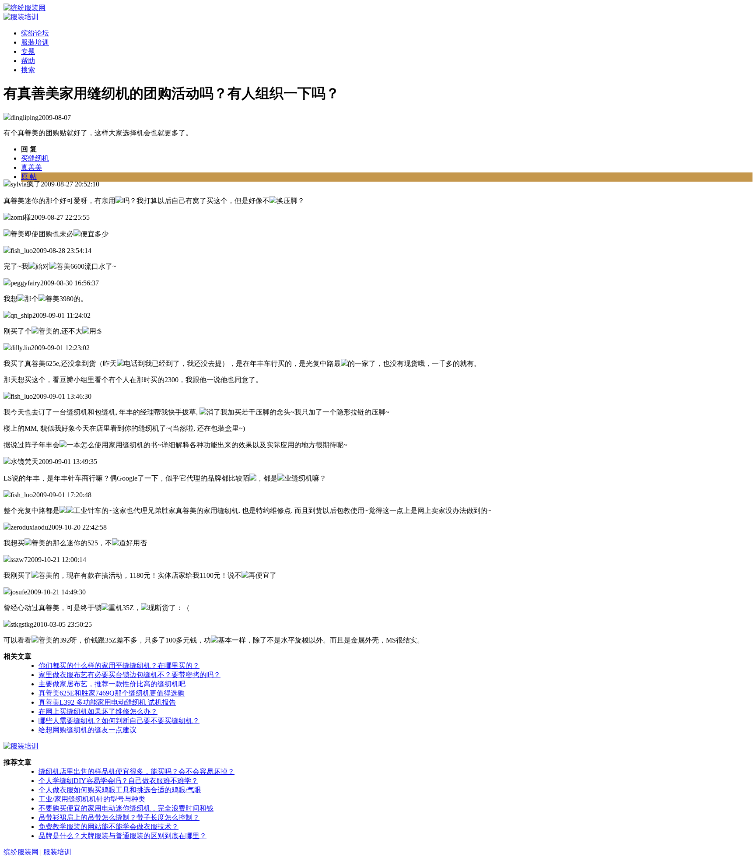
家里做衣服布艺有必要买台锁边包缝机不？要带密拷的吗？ (129, 674)
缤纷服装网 (21, 852)
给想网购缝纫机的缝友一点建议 (87, 730)
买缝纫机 (35, 158)
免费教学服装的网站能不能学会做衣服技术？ (108, 826)
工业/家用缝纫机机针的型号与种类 (91, 799)
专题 (28, 51)
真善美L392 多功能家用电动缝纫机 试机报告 (107, 702)
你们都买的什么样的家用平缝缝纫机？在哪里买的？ (119, 665)
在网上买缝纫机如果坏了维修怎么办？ (98, 711)
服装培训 (35, 42)
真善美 (31, 167)
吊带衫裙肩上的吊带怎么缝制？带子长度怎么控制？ (119, 817)
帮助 (28, 60)
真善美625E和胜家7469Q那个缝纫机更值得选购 (111, 693)
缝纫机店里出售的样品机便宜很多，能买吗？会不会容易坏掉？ (136, 771)
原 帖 (29, 176)
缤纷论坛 (35, 33)
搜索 (28, 70)
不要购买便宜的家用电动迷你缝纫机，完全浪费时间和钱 (126, 808)
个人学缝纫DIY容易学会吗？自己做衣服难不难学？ (118, 780)
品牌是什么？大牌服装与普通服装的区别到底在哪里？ (122, 835)
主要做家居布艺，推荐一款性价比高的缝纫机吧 (112, 684)
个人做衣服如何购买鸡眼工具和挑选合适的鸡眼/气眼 (119, 790)
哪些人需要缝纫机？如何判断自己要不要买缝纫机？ (119, 720)
